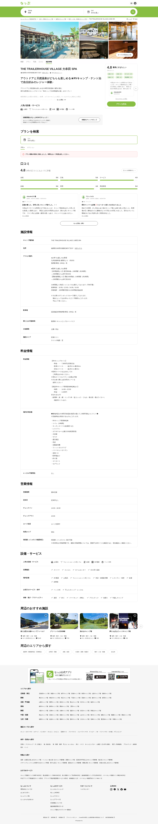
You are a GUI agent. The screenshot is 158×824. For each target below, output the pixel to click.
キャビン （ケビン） (54, 732)
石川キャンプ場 (84, 702)
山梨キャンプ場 (43, 702)
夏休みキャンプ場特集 (74, 763)
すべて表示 (25, 216)
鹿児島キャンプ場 (106, 719)
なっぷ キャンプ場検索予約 (28, 19)
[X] (118, 789)
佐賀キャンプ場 (53, 719)
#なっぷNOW (54, 792)
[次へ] (136, 88)
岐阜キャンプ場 (43, 706)
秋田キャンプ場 (86, 693)
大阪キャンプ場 (43, 710)
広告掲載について (55, 803)
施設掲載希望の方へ (56, 806)
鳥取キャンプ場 (64, 715)
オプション (30, 147)
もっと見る (60, 99)
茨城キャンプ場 (86, 698)
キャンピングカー (90, 744)
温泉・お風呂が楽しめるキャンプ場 (31, 760)
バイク (82, 744)
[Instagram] (111, 789)
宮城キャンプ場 (75, 693)
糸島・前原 (66, 652)
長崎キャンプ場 (64, 719)
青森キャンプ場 (55, 693)
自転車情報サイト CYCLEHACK (91, 775)
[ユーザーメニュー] (133, 3)
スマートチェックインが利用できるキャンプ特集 (35, 763)
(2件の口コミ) (58, 73)
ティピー (91, 732)
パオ (97, 732)
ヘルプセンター (84, 789)
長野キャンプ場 (53, 702)
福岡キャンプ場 (43, 719)
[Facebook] (121, 789)
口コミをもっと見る (121, 98)
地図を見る (45, 72)
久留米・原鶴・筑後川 (81, 652)
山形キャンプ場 (96, 693)
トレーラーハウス (83, 732)
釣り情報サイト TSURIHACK (70, 775)
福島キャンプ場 (106, 693)
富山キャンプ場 (74, 702)
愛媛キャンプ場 (115, 715)
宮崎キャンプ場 (95, 719)
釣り (77, 744)
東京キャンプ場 (43, 698)
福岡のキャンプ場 (61, 19)
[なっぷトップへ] (25, 3)
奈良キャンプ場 (84, 710)
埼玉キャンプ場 (65, 698)
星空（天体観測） (117, 744)
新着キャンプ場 (70, 760)
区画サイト (64, 732)
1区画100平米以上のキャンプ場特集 (86, 760)
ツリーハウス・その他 (106, 732)
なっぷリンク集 (25, 796)
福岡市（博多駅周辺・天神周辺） (33, 652)
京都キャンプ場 (64, 710)
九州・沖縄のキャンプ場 (46, 19)
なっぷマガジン (54, 796)
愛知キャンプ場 (64, 706)
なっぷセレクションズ (56, 789)
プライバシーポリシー (71, 817)
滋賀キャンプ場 (74, 710)
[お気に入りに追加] (46, 615)
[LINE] (115, 789)
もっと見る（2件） (79, 223)
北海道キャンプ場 (44, 693)
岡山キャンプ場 (43, 715)
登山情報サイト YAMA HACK (51, 775)
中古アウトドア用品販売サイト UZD (31, 778)
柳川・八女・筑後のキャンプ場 (78, 19)
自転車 (135, 744)
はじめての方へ (25, 792)
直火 (22, 747)
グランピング (117, 732)
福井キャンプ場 (95, 702)
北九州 (113, 652)
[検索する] (133, 11)
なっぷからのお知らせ (27, 799)
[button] (49, 204)
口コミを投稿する (128, 170)
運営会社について (26, 789)
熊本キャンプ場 (74, 719)
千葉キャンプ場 (75, 698)
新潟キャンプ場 (64, 702)
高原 (56, 744)
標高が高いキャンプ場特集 (90, 763)
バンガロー (43, 732)
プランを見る (121, 104)
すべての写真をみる (124, 55)
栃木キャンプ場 (96, 698)
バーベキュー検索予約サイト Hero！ (90, 778)
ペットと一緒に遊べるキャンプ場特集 (53, 760)
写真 (34, 62)
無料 (60, 744)
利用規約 (61, 817)
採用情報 (53, 817)
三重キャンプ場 (74, 706)
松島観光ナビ (73, 778)
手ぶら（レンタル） (69, 744)
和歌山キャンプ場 (96, 710)
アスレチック (127, 744)
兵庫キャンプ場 (53, 710)
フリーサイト (72, 732)
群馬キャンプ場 (106, 698)
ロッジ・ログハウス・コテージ (30, 732)
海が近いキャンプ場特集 (105, 760)
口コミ (41, 62)
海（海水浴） (47, 744)
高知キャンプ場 (126, 715)
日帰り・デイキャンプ (27, 744)
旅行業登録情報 (109, 817)
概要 (22, 62)
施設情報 (49, 62)
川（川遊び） (38, 744)
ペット (26, 747)
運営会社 (45, 817)
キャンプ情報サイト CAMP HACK (30, 775)
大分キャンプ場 (84, 719)
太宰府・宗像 (53, 652)
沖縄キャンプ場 (117, 719)
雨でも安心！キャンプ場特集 (58, 763)
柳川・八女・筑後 (100, 652)
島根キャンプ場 (74, 715)
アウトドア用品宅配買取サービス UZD (55, 778)
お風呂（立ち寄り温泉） (104, 744)
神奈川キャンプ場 (54, 698)
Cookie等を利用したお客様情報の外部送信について (91, 817)
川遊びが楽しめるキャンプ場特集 (109, 763)
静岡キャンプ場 (53, 706)
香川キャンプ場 (95, 715)
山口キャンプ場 (84, 715)
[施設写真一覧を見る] (50, 40)
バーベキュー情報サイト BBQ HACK (113, 775)
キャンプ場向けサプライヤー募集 (60, 810)
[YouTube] (125, 789)
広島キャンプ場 (53, 715)
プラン (28, 62)
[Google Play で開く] (122, 677)
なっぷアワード (54, 799)
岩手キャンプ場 (65, 693)
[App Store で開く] (100, 677)
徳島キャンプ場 (105, 715)
